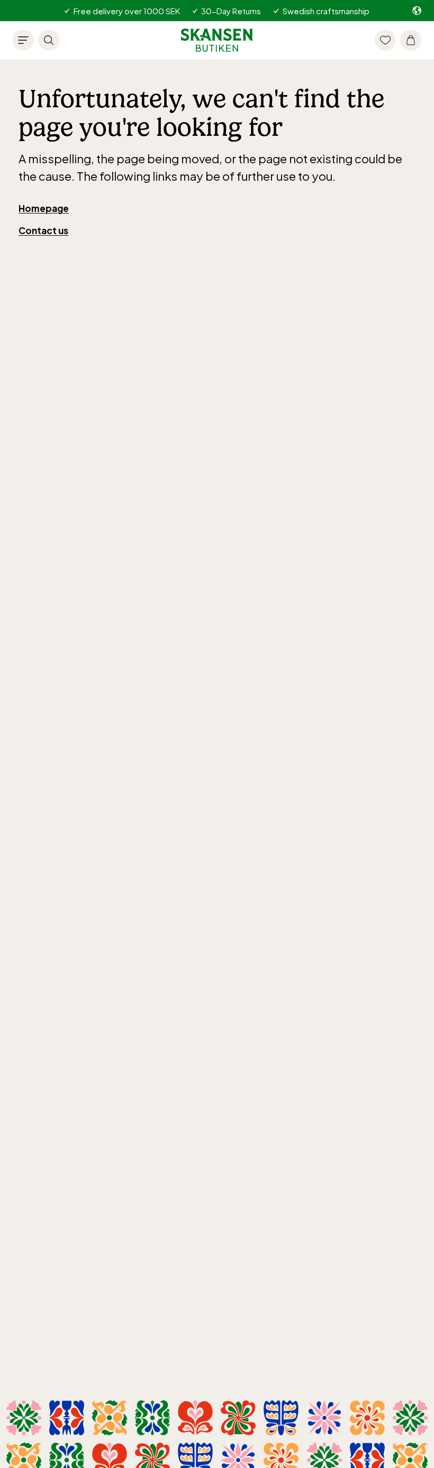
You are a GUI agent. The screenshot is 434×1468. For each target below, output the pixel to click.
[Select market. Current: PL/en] (417, 10)
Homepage (44, 208)
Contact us (43, 230)
